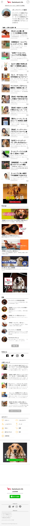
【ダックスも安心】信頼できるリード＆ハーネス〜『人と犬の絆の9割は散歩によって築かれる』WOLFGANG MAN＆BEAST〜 (18, 366)
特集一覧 (15, 345)
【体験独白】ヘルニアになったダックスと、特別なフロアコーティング (18, 44)
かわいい (7, 420)
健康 (20, 428)
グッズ (20, 424)
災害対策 (7, 436)
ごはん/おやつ (22, 420)
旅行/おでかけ (8, 432)
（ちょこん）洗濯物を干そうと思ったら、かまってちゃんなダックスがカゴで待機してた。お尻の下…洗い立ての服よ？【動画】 (18, 393)
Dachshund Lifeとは (6, 513)
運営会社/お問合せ (6, 517)
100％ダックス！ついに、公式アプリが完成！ (15, 5)
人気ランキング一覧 (15, 410)
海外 (20, 432)
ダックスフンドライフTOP (8, 520)
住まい (6, 428)
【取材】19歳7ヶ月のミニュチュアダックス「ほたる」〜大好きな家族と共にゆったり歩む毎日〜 (18, 375)
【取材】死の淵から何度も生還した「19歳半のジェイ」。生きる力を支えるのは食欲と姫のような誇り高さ (18, 402)
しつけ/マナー (8, 424)
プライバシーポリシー (7, 516)
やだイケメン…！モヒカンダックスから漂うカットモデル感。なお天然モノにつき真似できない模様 (18, 384)
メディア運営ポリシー (7, 514)
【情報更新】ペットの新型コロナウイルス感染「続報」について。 (18, 165)
